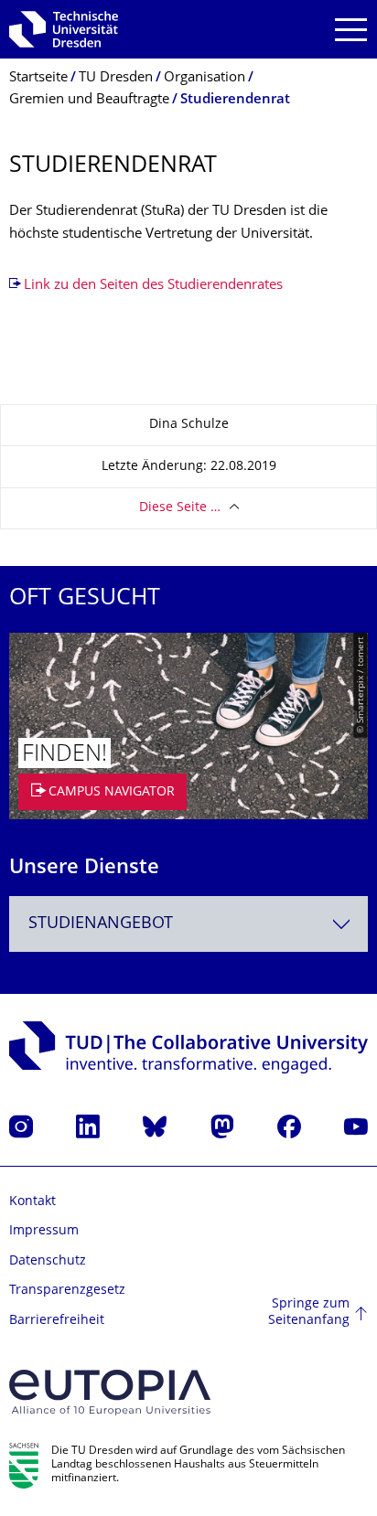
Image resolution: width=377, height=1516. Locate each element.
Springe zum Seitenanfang (309, 1312)
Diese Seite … (180, 508)
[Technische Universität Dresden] (63, 29)
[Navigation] (351, 29)
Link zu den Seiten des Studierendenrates (153, 286)
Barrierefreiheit (56, 1321)
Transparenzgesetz (67, 1291)
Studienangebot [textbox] (100, 924)
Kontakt (32, 1202)
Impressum (44, 1231)
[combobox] (188, 924)
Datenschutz (47, 1261)
